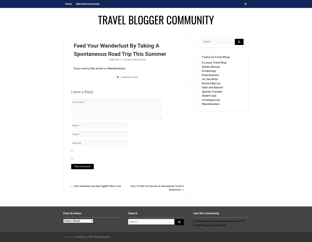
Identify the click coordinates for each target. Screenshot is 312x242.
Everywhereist (210, 75)
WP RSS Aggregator (100, 237)
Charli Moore (138, 59)
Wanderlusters (116, 68)
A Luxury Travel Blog (214, 62)
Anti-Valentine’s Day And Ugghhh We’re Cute (96, 186)
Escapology (209, 70)
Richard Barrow (211, 83)
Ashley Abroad (211, 66)
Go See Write (210, 79)
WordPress (81, 237)
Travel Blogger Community (156, 19)
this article (96, 68)
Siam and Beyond (212, 87)
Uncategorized (211, 100)
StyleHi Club (209, 95)
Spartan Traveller (212, 91)
